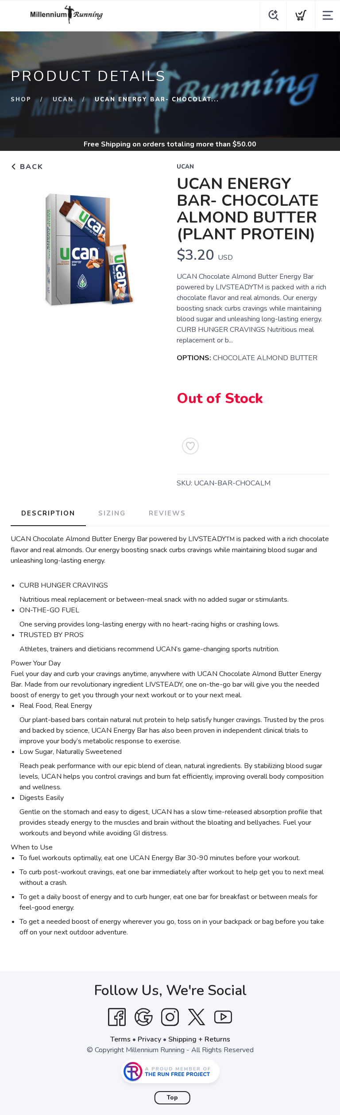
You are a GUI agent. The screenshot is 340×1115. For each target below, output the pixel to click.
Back (30, 167)
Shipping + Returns (199, 1039)
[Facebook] (117, 1017)
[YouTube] (223, 1017)
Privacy (149, 1039)
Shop (21, 100)
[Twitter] (196, 1017)
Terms (120, 1039)
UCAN (63, 100)
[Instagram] (170, 1017)
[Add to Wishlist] (190, 446)
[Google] (143, 1017)
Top (172, 1098)
